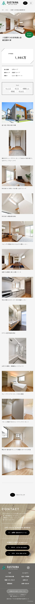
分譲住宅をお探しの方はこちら (17, 591)
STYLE (7, 10)
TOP (3, 10)
